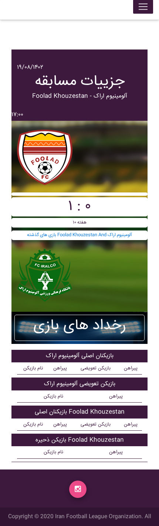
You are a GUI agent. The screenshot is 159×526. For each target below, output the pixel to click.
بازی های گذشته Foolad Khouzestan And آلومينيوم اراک (79, 235)
